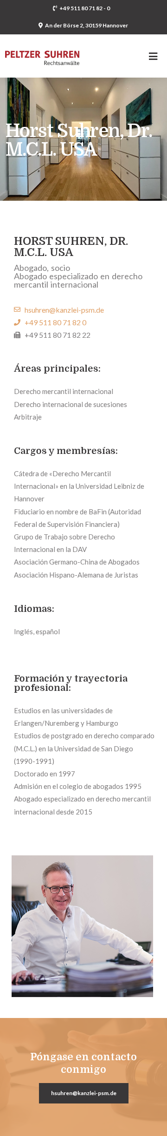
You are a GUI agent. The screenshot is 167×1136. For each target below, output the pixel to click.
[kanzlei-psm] (42, 50)
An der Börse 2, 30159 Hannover (86, 25)
